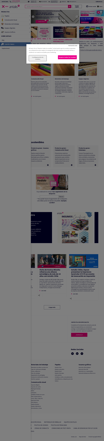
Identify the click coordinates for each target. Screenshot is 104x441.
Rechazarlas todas (72, 45)
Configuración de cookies (37, 58)
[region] (52, 54)
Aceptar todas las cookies (67, 57)
